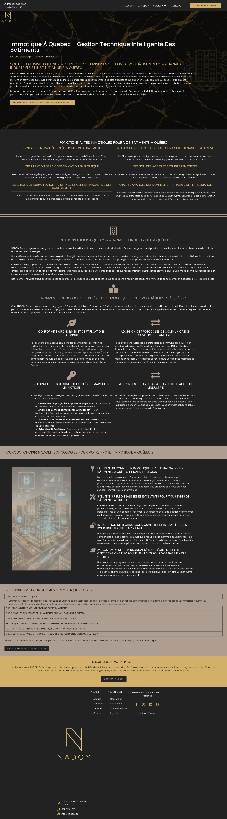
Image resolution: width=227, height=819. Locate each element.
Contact (176, 5)
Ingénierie (115, 713)
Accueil (129, 5)
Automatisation (118, 708)
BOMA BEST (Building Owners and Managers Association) (72, 352)
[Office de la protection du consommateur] (142, 713)
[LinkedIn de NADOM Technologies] (150, 704)
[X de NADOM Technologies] (143, 704)
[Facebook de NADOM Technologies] (136, 704)
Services (158, 5)
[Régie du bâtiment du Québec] (151, 713)
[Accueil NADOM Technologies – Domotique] (7, 16)
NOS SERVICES (115, 691)
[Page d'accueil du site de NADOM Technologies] (74, 744)
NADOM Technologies (21, 56)
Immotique (116, 703)
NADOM (95, 691)
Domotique (116, 698)
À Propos (143, 5)
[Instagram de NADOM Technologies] (157, 704)
